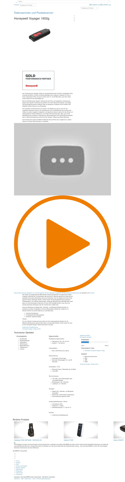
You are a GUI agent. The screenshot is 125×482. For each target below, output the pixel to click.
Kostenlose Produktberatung (30, 327)
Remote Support (20, 467)
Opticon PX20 (68, 440)
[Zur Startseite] (100, 4)
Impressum (19, 474)
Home (17, 461)
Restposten (19, 471)
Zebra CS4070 (118, 440)
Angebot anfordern (85, 335)
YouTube (92, 293)
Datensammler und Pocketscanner (33, 12)
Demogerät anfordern (86, 337)
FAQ (17, 464)
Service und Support (21, 466)
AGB (22, 478)
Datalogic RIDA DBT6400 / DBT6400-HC (28, 440)
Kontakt (18, 462)
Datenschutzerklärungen (72, 293)
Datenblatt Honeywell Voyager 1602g (95, 350)
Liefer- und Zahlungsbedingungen (41, 478)
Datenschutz (19, 473)
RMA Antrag (19, 469)
